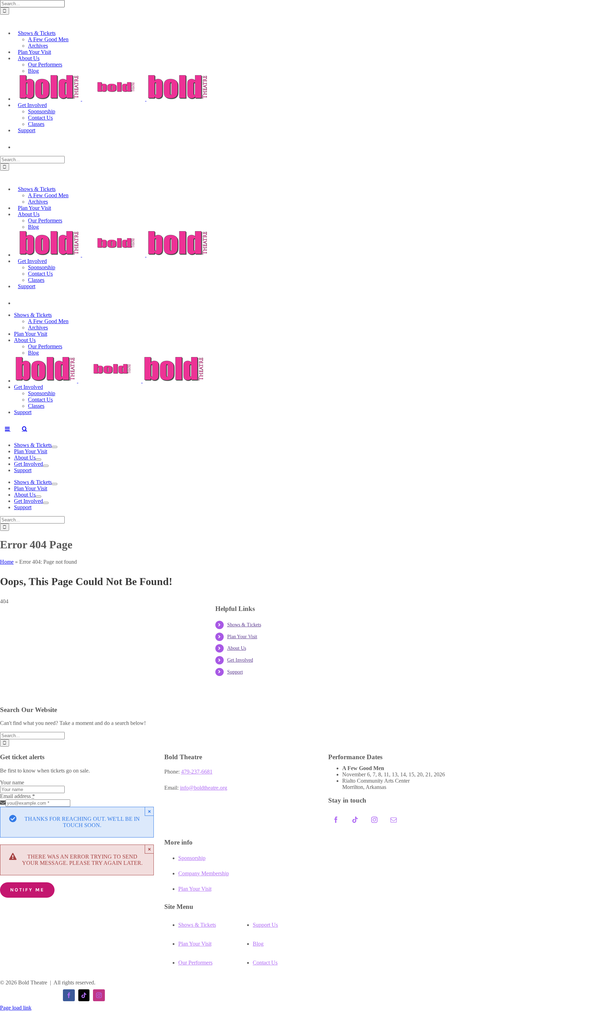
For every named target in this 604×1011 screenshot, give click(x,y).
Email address (17, 796)
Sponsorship (192, 858)
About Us (236, 648)
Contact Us (265, 963)
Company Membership (203, 873)
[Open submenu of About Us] (38, 459)
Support (235, 672)
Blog (258, 944)
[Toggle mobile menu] (7, 428)
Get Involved (240, 660)
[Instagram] (374, 819)
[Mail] (393, 819)
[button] (4, 19)
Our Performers (195, 963)
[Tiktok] (355, 819)
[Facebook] (336, 819)
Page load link (15, 1008)
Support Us (265, 925)
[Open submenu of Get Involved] (46, 466)
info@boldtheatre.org (203, 788)
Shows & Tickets (244, 624)
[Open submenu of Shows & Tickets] (54, 447)
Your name (12, 782)
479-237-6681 (197, 772)
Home (7, 562)
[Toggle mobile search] (24, 428)
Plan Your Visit (242, 636)
